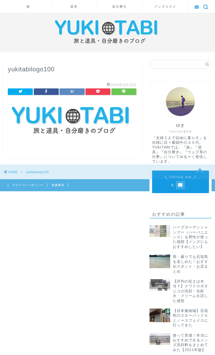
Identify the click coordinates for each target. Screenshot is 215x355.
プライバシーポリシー (28, 185)
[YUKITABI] (107, 45)
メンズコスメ (165, 6)
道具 (74, 6)
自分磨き (119, 6)
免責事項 (58, 185)
